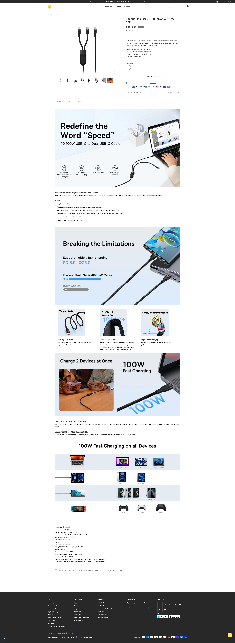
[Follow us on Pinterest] (175, 604)
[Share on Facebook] (131, 92)
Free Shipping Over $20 (66, 570)
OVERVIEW (58, 102)
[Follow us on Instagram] (170, 604)
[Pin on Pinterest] (134, 92)
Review (80, 102)
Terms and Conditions (81, 618)
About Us (77, 603)
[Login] (182, 7)
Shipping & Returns (173, 93)
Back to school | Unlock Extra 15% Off (117, 1)
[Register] (146, 608)
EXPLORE (127, 7)
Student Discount (103, 606)
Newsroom (77, 612)
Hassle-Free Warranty (115, 570)
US (128, 67)
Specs (70, 102)
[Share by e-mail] (140, 92)
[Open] (4, 638)
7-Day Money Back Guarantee (91, 570)
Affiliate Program (103, 603)
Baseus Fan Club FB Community (108, 609)
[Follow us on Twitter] (165, 604)
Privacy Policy (78, 615)
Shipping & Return (54, 609)
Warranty (51, 615)
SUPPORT (118, 7)
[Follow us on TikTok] (159, 609)
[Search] (178, 7)
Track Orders (52, 621)
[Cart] (186, 7)
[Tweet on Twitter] (137, 92)
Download (51, 623)
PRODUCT (108, 7)
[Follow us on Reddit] (165, 609)
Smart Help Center (54, 603)
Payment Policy (53, 612)
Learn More (153, 83)
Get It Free (101, 612)
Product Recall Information (56, 626)
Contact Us (78, 606)
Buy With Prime (103, 618)
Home (49, 14)
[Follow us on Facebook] (159, 604)
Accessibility (78, 621)
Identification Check (54, 618)
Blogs (76, 609)
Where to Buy (102, 615)
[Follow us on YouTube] (180, 604)
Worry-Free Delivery (54, 606)
